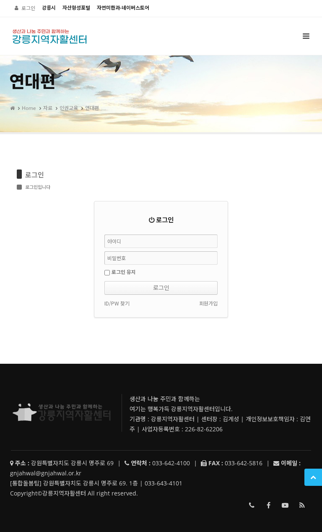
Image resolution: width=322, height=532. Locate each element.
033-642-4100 (251, 505)
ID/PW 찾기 (117, 303)
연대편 (92, 108)
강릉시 (49, 7)
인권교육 (69, 108)
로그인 (28, 8)
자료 (47, 108)
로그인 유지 (124, 271)
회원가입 (208, 303)
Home (29, 108)
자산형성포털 (76, 7)
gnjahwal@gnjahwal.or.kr (45, 473)
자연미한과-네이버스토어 (123, 7)
